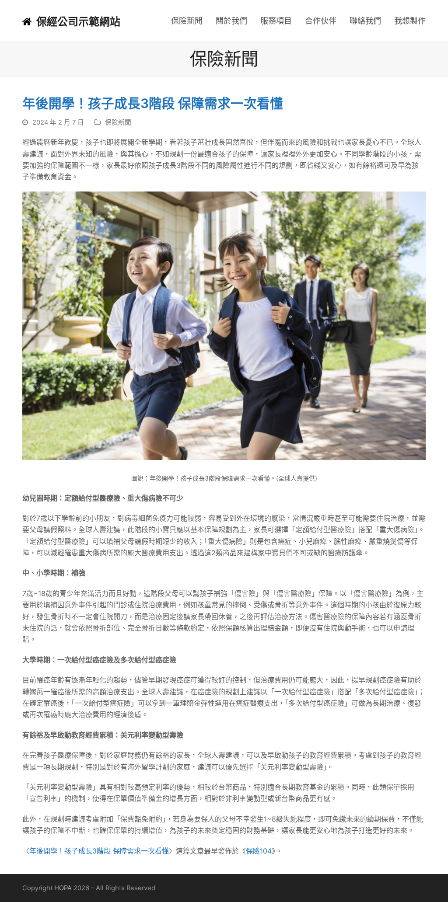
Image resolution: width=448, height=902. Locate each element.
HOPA (63, 888)
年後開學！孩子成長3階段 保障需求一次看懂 (99, 850)
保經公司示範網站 (78, 21)
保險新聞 (118, 122)
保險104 (259, 850)
